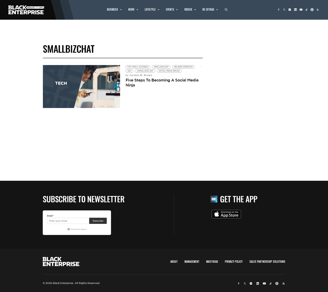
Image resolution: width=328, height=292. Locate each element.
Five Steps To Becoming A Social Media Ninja (162, 83)
